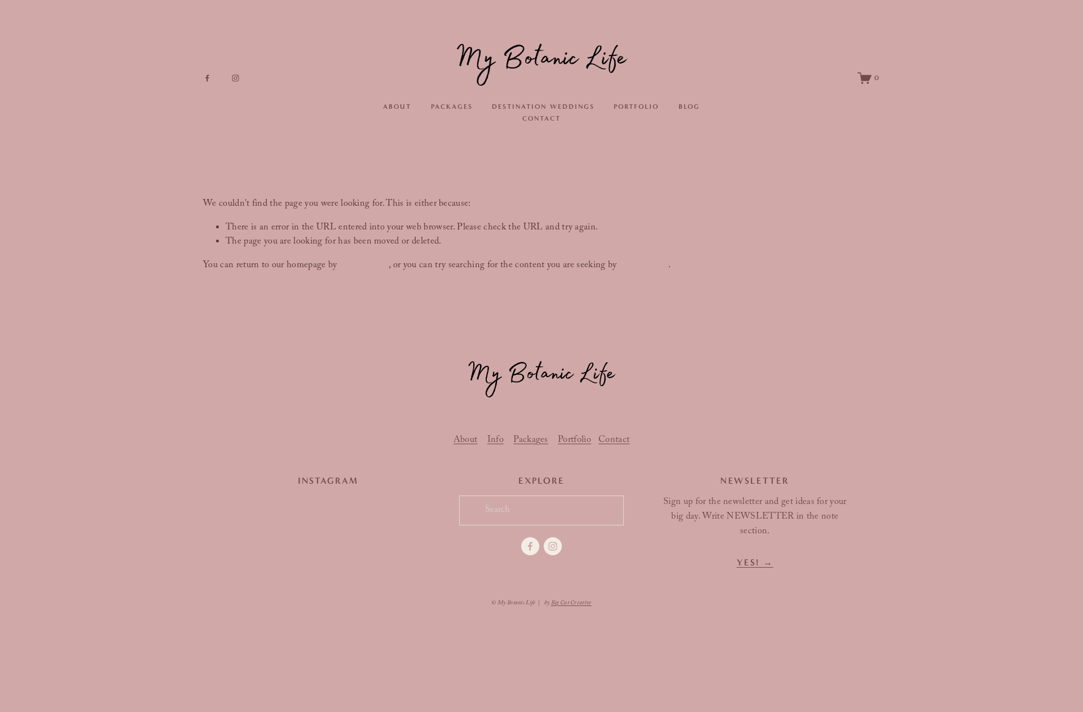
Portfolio (636, 106)
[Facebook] (207, 78)
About (397, 106)
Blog (689, 106)
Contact (541, 118)
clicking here (364, 265)
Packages (452, 106)
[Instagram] (235, 78)
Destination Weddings (543, 106)
